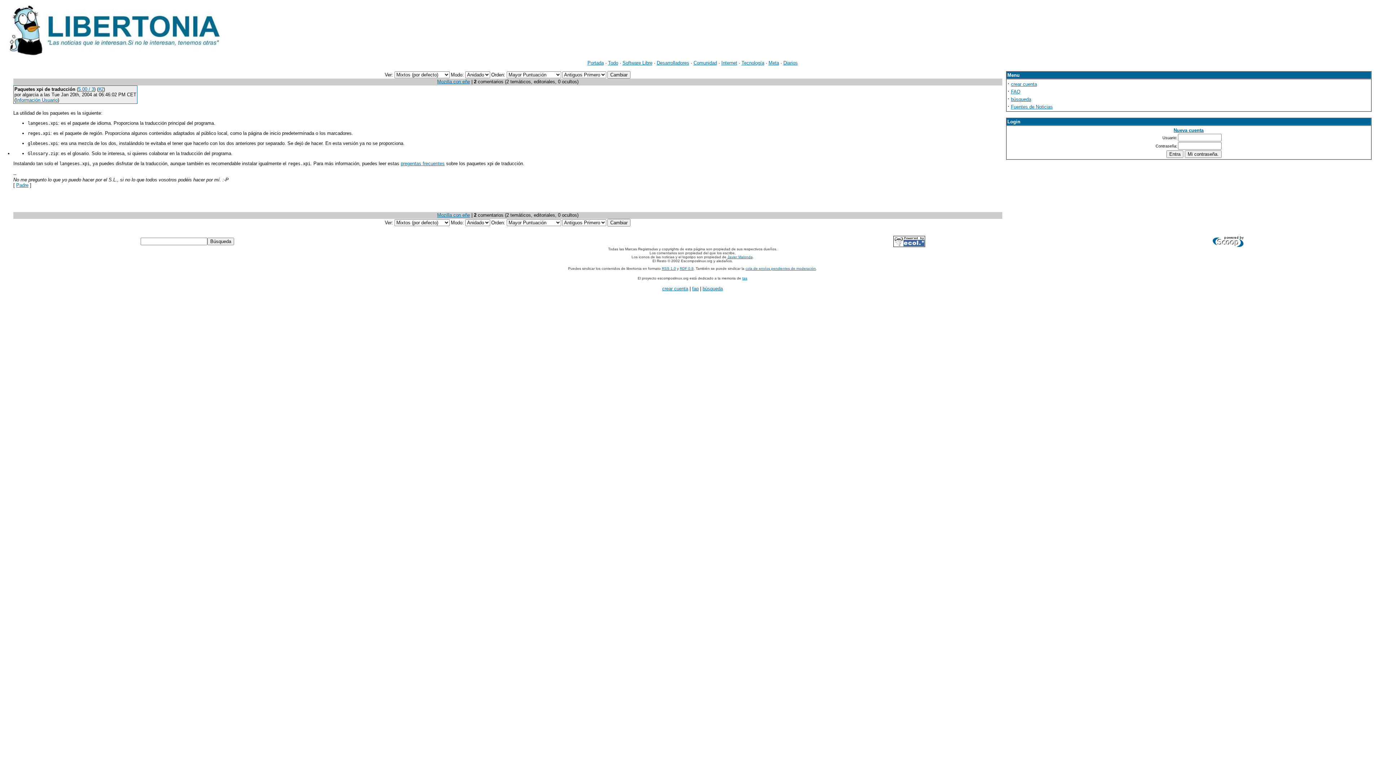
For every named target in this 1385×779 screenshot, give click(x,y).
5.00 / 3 (86, 89)
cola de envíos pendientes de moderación (781, 268)
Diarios (790, 63)
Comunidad (705, 63)
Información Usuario (37, 100)
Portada (596, 63)
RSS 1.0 (669, 268)
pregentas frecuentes (423, 163)
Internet (729, 63)
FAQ (1015, 91)
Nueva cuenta (1189, 130)
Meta (774, 63)
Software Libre (637, 63)
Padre (22, 185)
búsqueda (1021, 99)
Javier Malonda (740, 257)
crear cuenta (1024, 84)
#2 (101, 89)
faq (695, 288)
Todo (613, 63)
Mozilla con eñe (453, 81)
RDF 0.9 (687, 268)
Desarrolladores (673, 63)
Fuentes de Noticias (1032, 107)
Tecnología (753, 63)
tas (744, 278)
